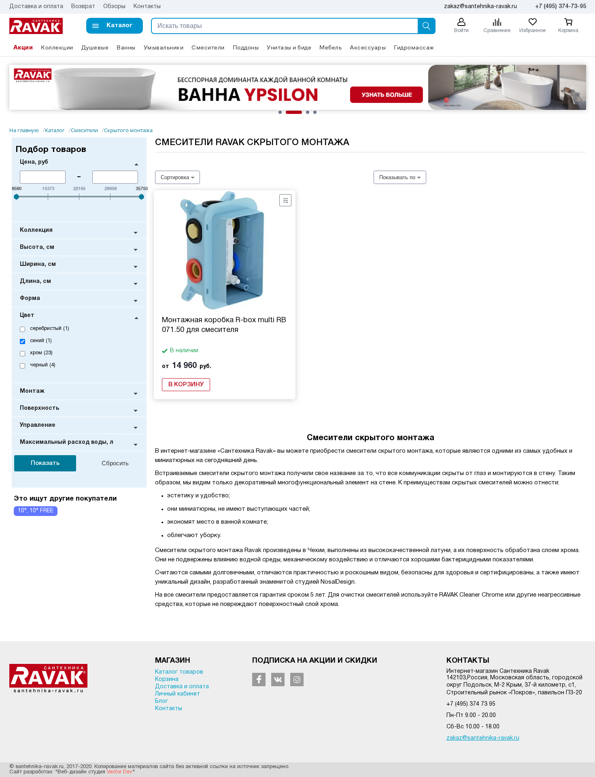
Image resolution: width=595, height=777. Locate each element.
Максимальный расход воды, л (66, 442)
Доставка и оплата (36, 6)
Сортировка (175, 177)
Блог (161, 701)
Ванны (126, 47)
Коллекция (36, 230)
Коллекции (57, 47)
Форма (30, 298)
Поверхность (39, 408)
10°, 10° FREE (35, 511)
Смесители (208, 47)
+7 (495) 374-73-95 (560, 6)
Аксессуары (368, 47)
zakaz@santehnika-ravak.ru (482, 738)
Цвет (27, 315)
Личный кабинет (177, 694)
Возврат (83, 6)
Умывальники (164, 47)
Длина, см (35, 281)
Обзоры (114, 6)
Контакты (147, 6)
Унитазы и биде (289, 47)
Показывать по (397, 177)
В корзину (186, 384)
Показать (45, 463)
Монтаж (32, 391)
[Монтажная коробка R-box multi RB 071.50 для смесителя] (224, 251)
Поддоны (246, 47)
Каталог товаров (179, 672)
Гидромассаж (414, 47)
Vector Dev (119, 772)
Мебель (330, 47)
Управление (37, 425)
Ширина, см (38, 264)
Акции (23, 47)
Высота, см (37, 247)
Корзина (166, 679)
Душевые (95, 47)
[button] (114, 26)
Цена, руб (34, 162)
